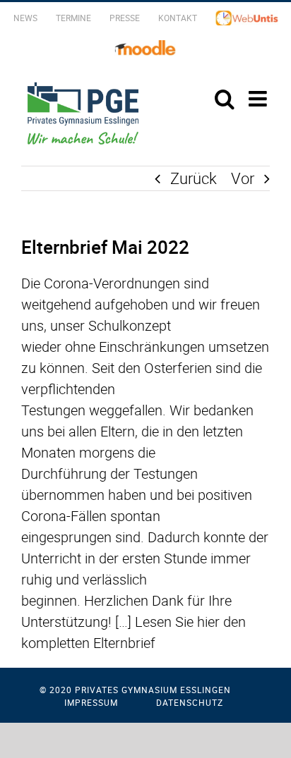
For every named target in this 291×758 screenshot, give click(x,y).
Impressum (91, 702)
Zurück (193, 178)
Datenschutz (189, 702)
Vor (242, 178)
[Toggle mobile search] (224, 98)
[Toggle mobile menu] (259, 98)
